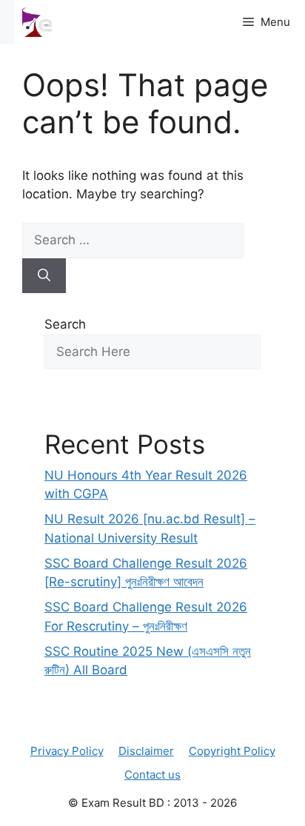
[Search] (44, 276)
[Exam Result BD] (37, 22)
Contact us (152, 775)
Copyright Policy (232, 751)
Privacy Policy (67, 751)
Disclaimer (146, 751)
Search (65, 324)
